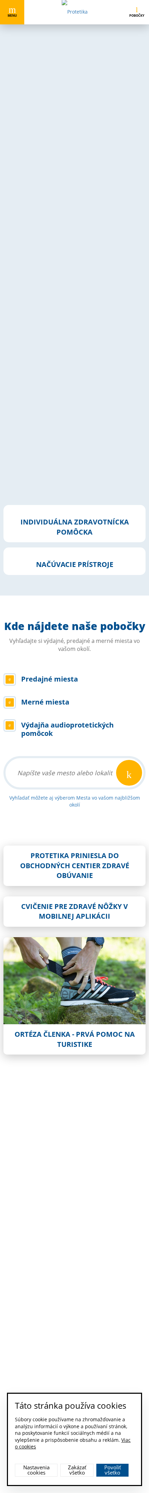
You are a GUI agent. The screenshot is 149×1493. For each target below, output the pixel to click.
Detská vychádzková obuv (45, 88)
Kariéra (26, 1264)
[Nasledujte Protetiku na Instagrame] (74, 1337)
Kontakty (28, 1277)
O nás (25, 1225)
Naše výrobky (33, 1238)
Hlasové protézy (34, 292)
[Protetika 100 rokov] (11, 1123)
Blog (23, 1289)
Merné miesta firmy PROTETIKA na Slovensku (68, 432)
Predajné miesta (34, 416)
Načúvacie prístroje (38, 276)
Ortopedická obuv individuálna (51, 138)
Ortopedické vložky (37, 327)
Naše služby (32, 1251)
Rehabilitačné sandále (41, 105)
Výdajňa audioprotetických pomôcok (57, 449)
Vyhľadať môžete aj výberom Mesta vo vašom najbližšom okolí (74, 801)
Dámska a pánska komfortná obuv (55, 122)
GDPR (25, 1302)
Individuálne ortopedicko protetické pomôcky (68, 242)
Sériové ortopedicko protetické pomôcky (62, 309)
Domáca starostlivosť (40, 344)
